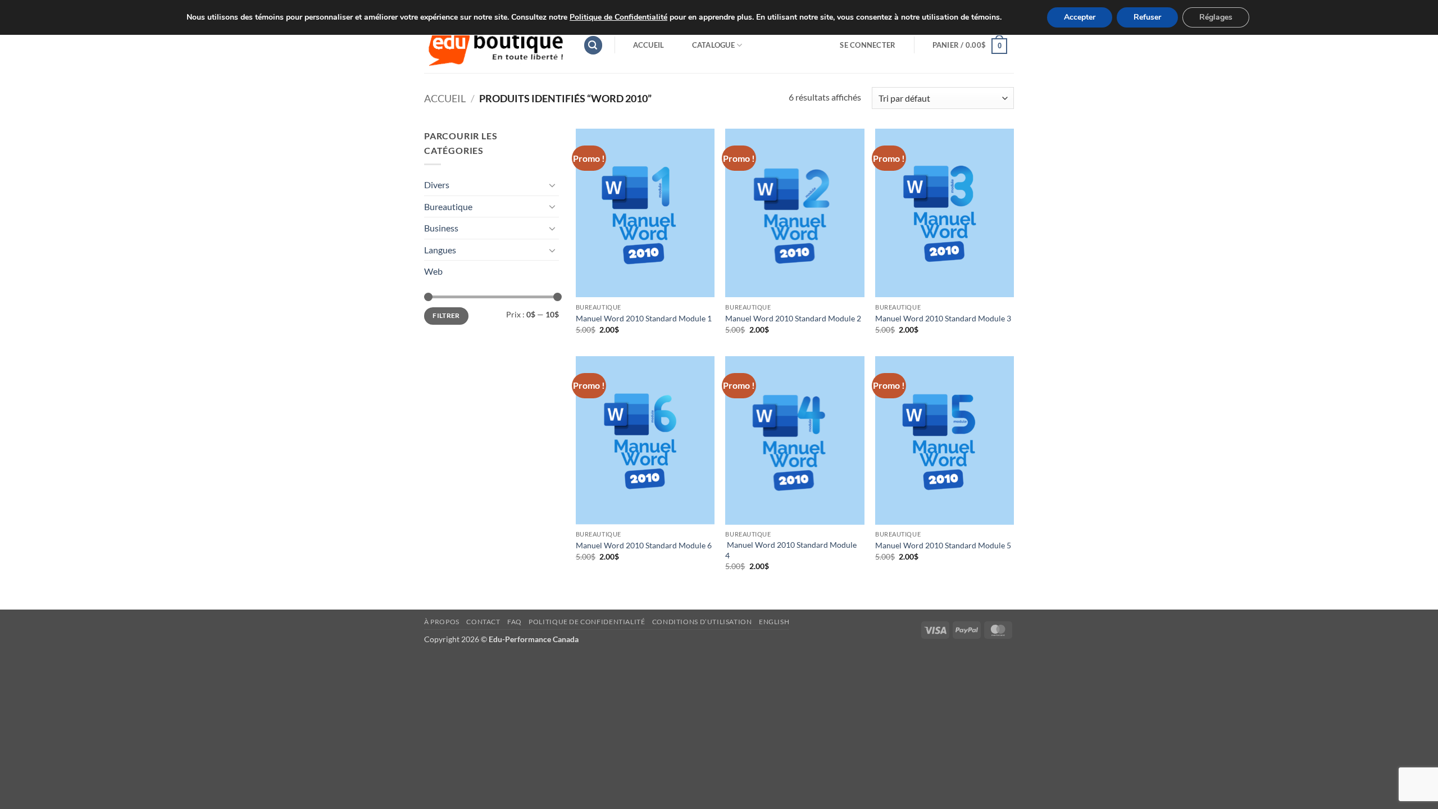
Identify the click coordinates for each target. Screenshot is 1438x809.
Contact (483, 621)
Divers (436, 184)
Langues (440, 249)
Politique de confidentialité (587, 621)
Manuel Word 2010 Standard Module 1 (644, 318)
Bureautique (448, 206)
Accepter (1079, 17)
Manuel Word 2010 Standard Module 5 (944, 545)
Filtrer (446, 315)
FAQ (514, 621)
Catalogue (713, 44)
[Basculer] (552, 185)
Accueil (649, 44)
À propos (441, 621)
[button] (593, 45)
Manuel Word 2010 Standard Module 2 (794, 318)
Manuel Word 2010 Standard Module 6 (644, 545)
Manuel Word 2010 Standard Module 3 (944, 318)
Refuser (1147, 17)
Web (433, 271)
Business (441, 227)
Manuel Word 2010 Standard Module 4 (791, 550)
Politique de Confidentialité (618, 17)
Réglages (1215, 17)
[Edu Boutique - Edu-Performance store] (495, 45)
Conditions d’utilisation (702, 621)
